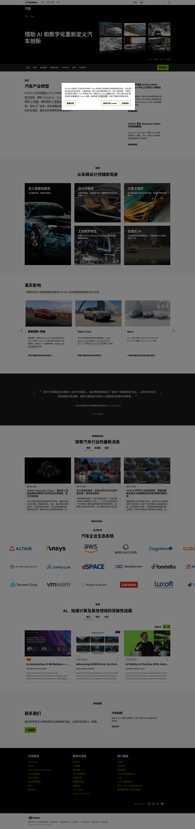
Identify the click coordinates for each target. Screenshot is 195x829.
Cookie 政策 (105, 94)
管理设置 (70, 103)
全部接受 (125, 103)
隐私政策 (104, 96)
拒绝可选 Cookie (110, 103)
